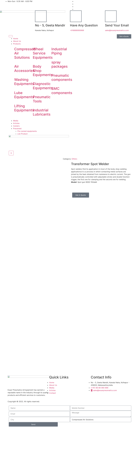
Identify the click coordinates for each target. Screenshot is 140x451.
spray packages (59, 64)
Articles (16, 123)
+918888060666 (77, 30)
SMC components (61, 90)
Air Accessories (24, 68)
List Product (23, 134)
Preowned (17, 128)
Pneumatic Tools (41, 99)
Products (17, 44)
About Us (17, 41)
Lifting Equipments (24, 108)
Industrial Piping (59, 51)
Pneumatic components (61, 77)
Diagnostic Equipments (43, 86)
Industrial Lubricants (41, 112)
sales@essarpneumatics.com (117, 30)
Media (15, 121)
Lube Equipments (24, 95)
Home (15, 38)
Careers (16, 126)
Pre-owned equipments (27, 131)
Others (74, 159)
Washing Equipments (24, 81)
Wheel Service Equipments (43, 53)
